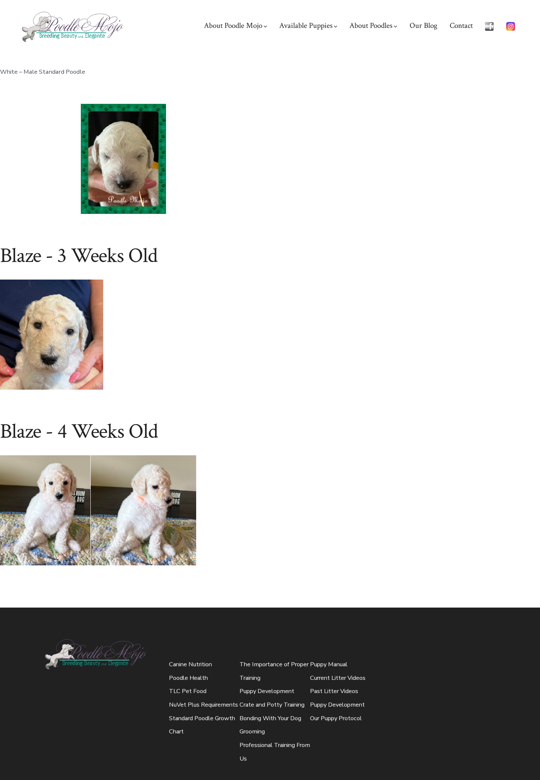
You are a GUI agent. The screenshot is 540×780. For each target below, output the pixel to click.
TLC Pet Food (187, 691)
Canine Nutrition (190, 664)
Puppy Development (267, 691)
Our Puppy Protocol (336, 718)
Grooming (252, 732)
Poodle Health (188, 678)
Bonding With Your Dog (270, 718)
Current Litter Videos (338, 678)
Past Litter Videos (334, 691)
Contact (461, 25)
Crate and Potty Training (272, 705)
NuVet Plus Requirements (203, 705)
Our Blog (424, 25)
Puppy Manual (329, 664)
